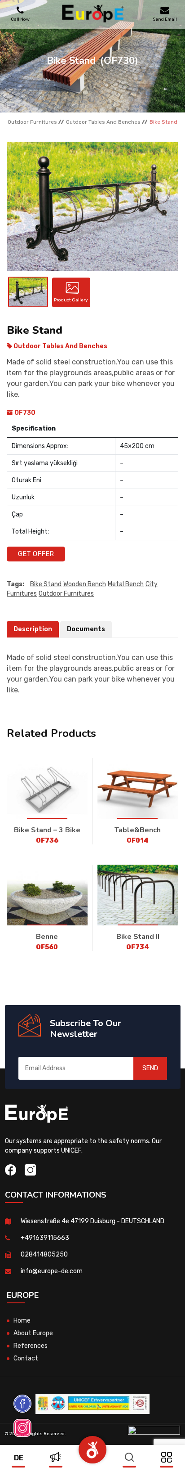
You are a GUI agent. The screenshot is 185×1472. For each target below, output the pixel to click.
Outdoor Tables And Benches (103, 122)
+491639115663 (45, 1238)
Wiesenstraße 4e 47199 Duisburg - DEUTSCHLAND (92, 1221)
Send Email (165, 19)
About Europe (33, 1333)
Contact (25, 1358)
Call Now (20, 19)
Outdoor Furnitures (32, 122)
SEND (150, 1068)
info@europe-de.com (52, 1271)
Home (22, 1320)
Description (32, 629)
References (30, 1346)
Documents (86, 629)
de (18, 1458)
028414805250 (44, 1254)
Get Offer (36, 554)
